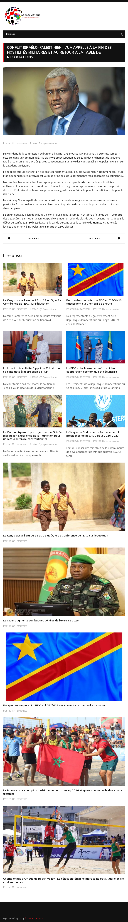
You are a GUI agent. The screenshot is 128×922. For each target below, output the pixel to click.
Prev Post (33, 238)
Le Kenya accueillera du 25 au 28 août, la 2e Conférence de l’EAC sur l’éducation (32, 302)
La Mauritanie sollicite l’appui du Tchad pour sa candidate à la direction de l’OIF (32, 369)
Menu (11, 34)
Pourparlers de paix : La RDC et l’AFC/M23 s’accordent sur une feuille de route (94, 302)
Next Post (94, 238)
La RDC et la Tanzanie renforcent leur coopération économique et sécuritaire (91, 369)
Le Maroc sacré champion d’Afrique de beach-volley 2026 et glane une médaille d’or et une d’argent (62, 792)
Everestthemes (34, 918)
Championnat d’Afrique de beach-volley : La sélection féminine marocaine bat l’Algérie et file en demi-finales (63, 880)
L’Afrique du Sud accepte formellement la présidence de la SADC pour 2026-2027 (93, 433)
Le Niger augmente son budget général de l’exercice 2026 (41, 620)
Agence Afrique (50, 143)
